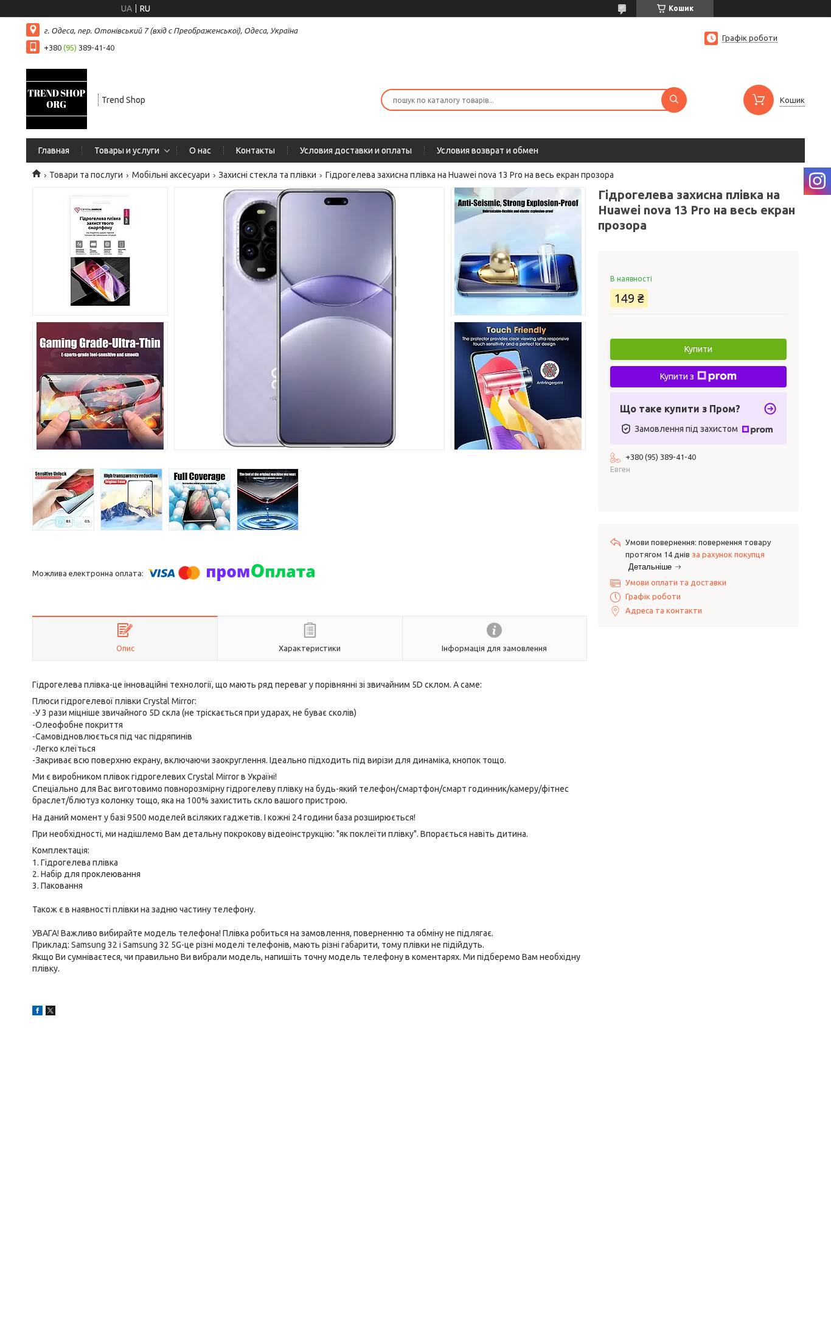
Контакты (255, 150)
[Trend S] (56, 98)
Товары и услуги (126, 150)
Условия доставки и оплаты (356, 150)
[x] (50, 1012)
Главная (53, 150)
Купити (698, 349)
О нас (200, 150)
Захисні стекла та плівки (267, 175)
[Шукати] (674, 100)
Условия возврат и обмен (487, 150)
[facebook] (37, 1012)
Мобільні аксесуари (171, 175)
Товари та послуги (86, 175)
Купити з (677, 376)
